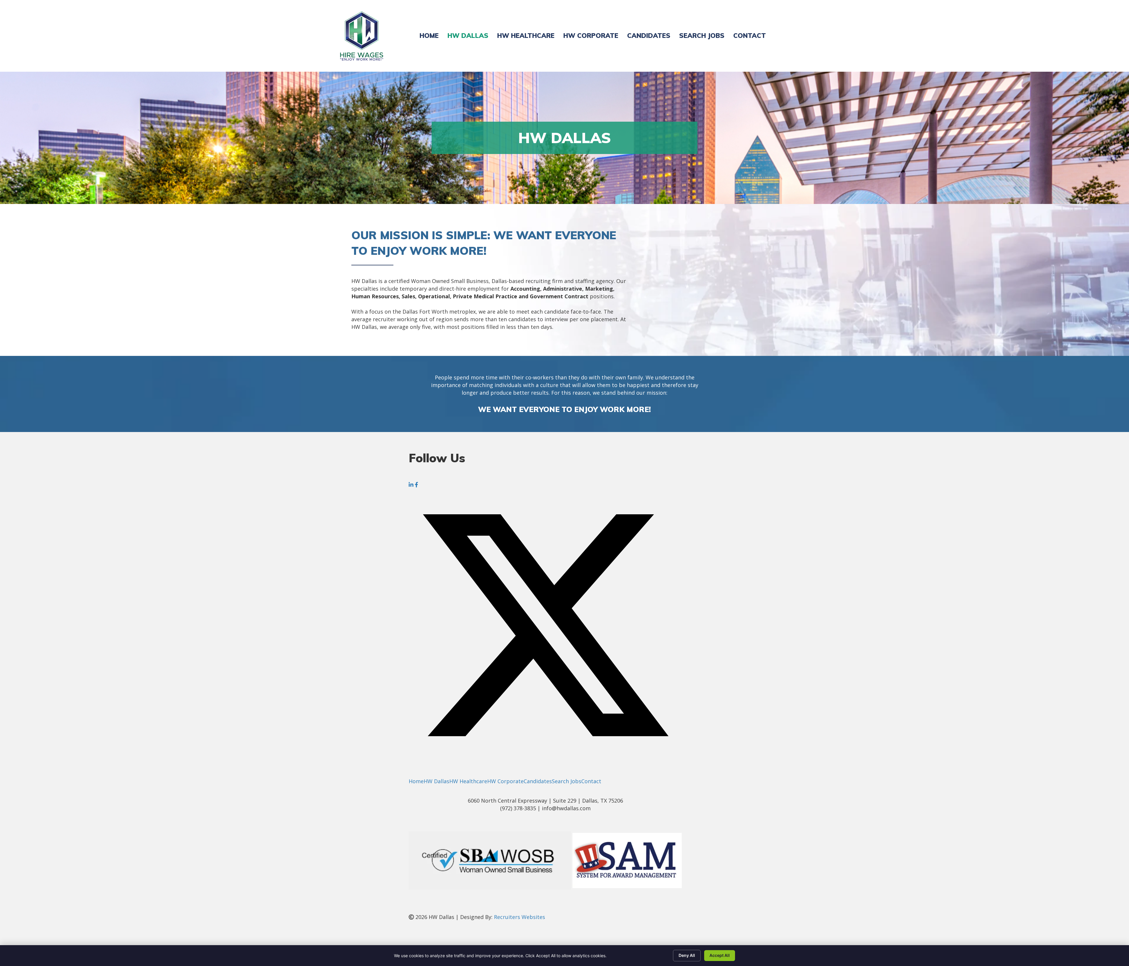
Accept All (719, 955)
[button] (412, 484)
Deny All (687, 955)
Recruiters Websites (519, 916)
